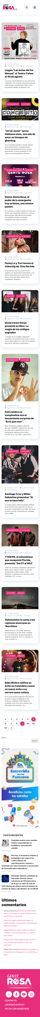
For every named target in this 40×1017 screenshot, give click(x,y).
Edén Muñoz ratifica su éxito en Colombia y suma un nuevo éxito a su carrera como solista (20, 687)
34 (5, 728)
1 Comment (26, 616)
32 (28, 723)
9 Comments (27, 553)
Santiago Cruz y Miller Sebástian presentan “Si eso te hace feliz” (19, 497)
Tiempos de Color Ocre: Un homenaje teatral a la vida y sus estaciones (20, 942)
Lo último (11, 28)
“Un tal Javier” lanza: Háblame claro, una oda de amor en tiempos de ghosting (20, 135)
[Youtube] (24, 994)
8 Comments (27, 127)
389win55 (7, 930)
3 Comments (27, 319)
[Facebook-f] (16, 994)
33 (33, 723)
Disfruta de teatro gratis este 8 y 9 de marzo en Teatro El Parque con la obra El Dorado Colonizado (20, 913)
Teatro (21, 28)
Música (21, 593)
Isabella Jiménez (13, 64)
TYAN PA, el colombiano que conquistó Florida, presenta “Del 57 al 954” (19, 560)
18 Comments (27, 678)
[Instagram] (31, 994)
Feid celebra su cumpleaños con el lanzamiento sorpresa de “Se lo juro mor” (19, 417)
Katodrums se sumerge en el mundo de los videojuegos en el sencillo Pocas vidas (21, 952)
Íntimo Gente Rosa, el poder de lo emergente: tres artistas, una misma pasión (19, 202)
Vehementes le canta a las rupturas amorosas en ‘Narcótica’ (20, 623)
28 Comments (12, 490)
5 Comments (27, 193)
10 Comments (27, 66)
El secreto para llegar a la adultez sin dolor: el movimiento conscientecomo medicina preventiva (20, 923)
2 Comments (27, 259)
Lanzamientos (13, 104)
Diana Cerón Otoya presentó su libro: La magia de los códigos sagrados (17, 327)
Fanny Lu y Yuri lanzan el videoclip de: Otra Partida (19, 265)
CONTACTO (11, 1000)
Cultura (10, 296)
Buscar (4, 737)
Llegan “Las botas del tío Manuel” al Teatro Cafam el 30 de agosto (19, 73)
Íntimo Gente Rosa (14, 170)
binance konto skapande (12, 939)
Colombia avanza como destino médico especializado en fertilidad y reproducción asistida (24, 844)
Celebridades (12, 360)
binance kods (8, 920)
